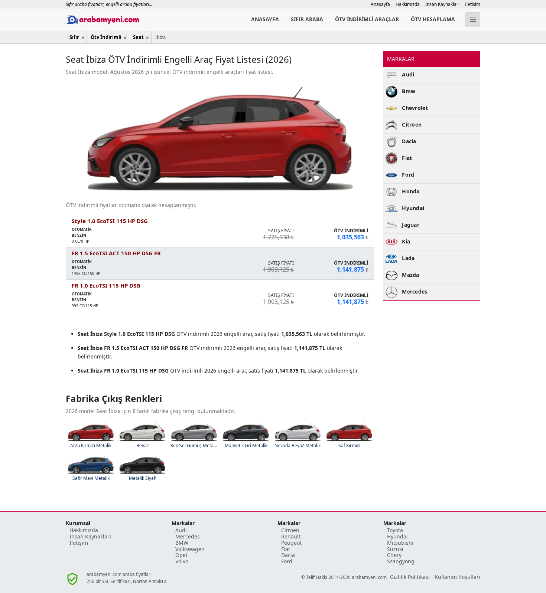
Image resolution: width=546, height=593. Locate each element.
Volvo (181, 561)
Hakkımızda (408, 4)
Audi (181, 530)
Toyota (395, 530)
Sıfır (74, 37)
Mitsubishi (400, 542)
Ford (286, 561)
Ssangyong (401, 561)
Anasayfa (380, 4)
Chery (394, 554)
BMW (181, 542)
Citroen (290, 530)
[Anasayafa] (132, 19)
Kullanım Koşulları (457, 576)
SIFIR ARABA (307, 19)
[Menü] (472, 19)
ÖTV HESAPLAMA (433, 19)
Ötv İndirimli (106, 37)
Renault (290, 536)
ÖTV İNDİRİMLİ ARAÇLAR (367, 19)
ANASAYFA (265, 19)
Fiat (285, 549)
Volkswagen (190, 549)
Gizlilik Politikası (410, 576)
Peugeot (291, 542)
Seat (138, 37)
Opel (181, 554)
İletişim (472, 4)
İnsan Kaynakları (442, 4)
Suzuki (395, 549)
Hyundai (397, 536)
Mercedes (187, 536)
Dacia (288, 554)
